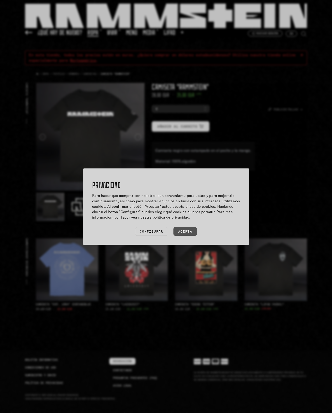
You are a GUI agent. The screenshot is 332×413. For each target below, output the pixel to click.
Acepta (185, 231)
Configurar (151, 231)
